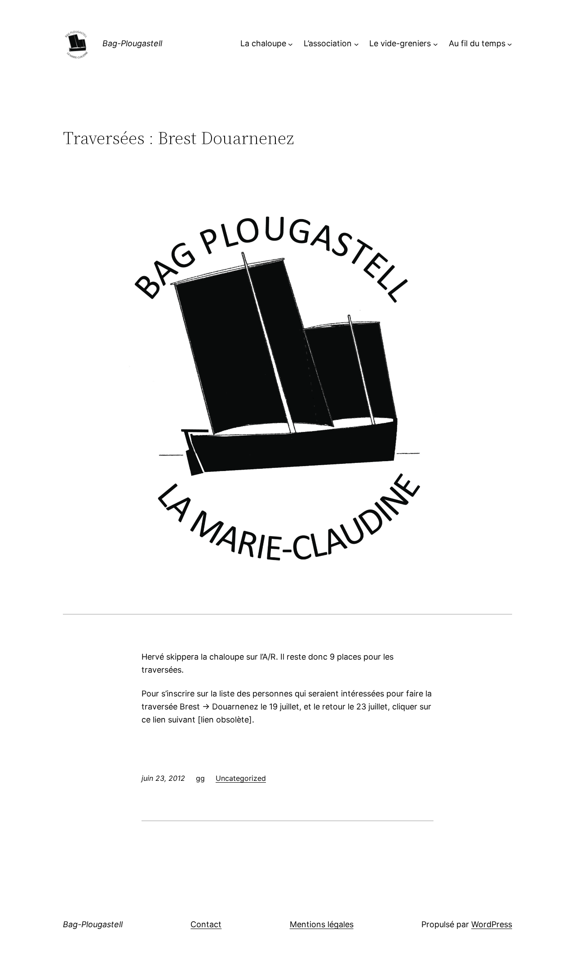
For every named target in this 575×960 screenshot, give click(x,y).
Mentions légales (322, 924)
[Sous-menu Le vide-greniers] (435, 43)
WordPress (491, 924)
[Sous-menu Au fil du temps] (509, 43)
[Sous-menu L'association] (356, 43)
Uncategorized (241, 778)
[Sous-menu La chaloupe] (290, 43)
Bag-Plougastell (132, 43)
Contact (205, 924)
